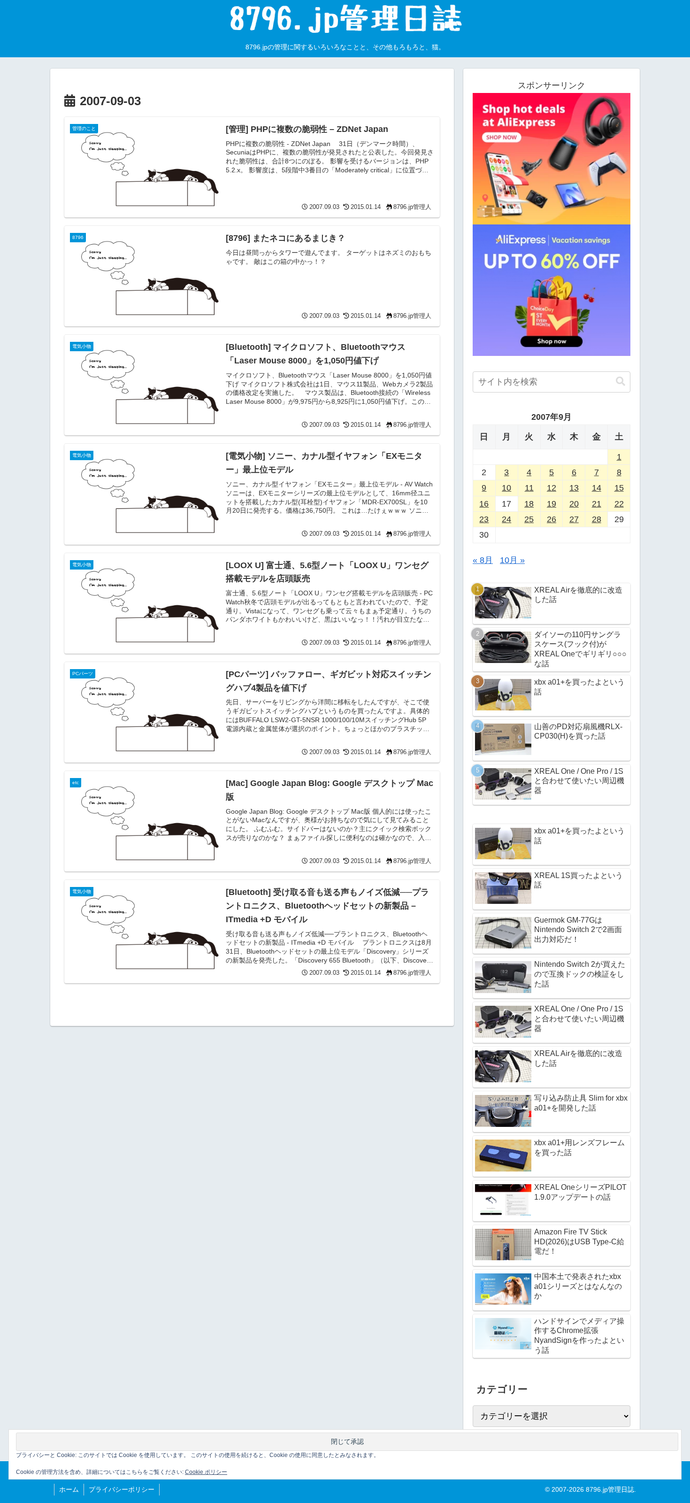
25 (529, 519)
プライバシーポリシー (121, 1489)
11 (529, 488)
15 (619, 488)
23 (484, 519)
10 (506, 488)
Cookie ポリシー (206, 1472)
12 (551, 488)
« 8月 (483, 560)
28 (596, 519)
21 (596, 504)
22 (619, 504)
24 (506, 519)
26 (551, 519)
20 (574, 504)
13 (574, 488)
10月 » (512, 560)
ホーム (69, 1489)
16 (484, 504)
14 (596, 488)
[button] (620, 381)
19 (551, 504)
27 (574, 519)
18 (529, 504)
